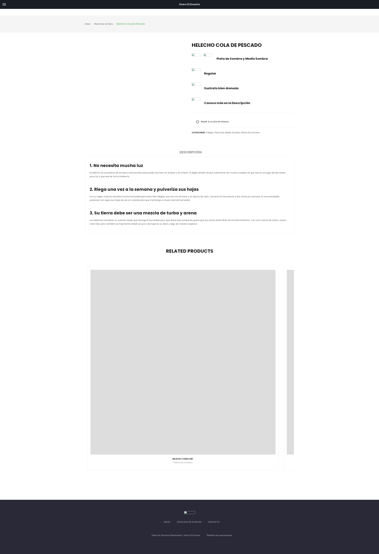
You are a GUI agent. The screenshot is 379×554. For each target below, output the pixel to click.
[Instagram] (192, 528)
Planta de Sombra (250, 132)
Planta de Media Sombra (227, 132)
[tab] (191, 152)
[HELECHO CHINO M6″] (183, 362)
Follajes (209, 132)
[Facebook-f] (186, 528)
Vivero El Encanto (189, 4)
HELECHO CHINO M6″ (183, 458)
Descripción (191, 152)
